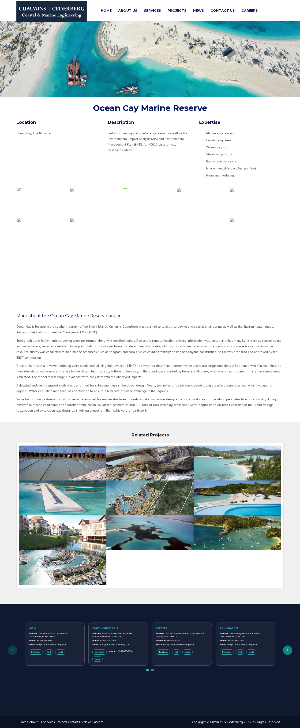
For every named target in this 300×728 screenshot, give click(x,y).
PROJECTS (177, 10)
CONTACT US (222, 10)
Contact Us (75, 722)
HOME (106, 10)
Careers (97, 722)
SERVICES (152, 10)
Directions (35, 652)
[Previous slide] (12, 650)
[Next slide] (287, 650)
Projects (61, 722)
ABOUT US (127, 10)
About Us (35, 722)
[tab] (147, 670)
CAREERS (249, 10)
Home (24, 722)
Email (60, 652)
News (87, 722)
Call (49, 652)
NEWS (198, 10)
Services (49, 722)
